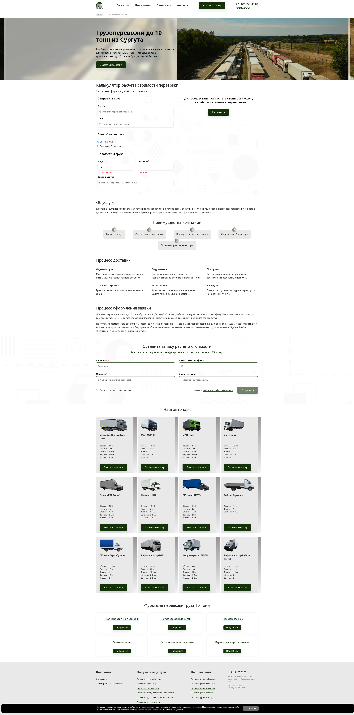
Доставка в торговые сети (148, 688)
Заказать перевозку (111, 64)
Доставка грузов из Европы (203, 679)
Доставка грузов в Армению (203, 688)
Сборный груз (106, 141)
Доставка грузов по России (203, 683)
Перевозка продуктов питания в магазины (155, 692)
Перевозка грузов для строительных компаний (157, 697)
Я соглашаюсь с (211, 390)
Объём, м (143, 161)
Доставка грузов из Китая (202, 692)
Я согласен (251, 708)
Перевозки (122, 5)
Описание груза (105, 177)
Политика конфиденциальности (237, 686)
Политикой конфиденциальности (218, 390)
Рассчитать (218, 112)
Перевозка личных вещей (148, 702)
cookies (198, 707)
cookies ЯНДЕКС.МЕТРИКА (150, 709)
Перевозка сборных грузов (149, 683)
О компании (164, 5)
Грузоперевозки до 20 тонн (149, 679)
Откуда (101, 106)
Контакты (183, 5)
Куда (100, 118)
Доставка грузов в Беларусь (203, 697)
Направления (143, 5)
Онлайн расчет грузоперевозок (110, 683)
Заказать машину (113, 467)
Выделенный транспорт (111, 146)
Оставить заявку (212, 5)
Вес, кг (100, 161)
